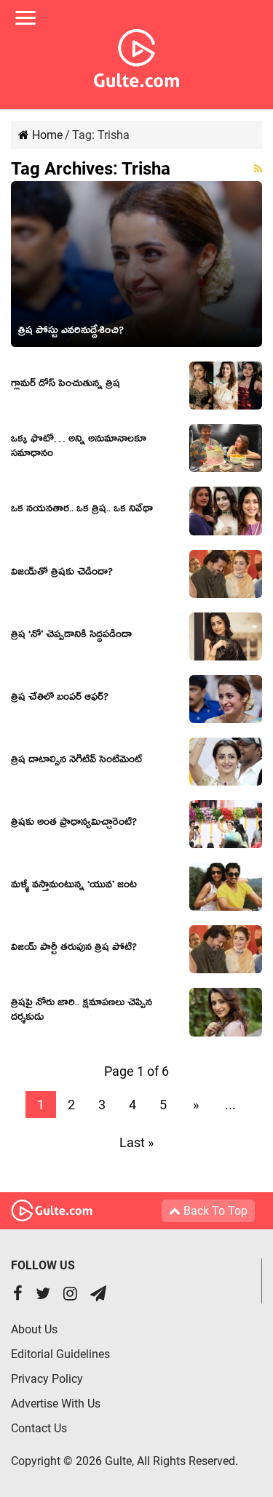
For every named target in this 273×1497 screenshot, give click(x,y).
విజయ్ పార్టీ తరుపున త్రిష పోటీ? (74, 949)
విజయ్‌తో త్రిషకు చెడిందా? (62, 573)
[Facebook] (18, 1295)
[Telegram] (98, 1295)
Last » (136, 1142)
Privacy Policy (47, 1379)
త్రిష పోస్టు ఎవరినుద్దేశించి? (71, 332)
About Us (34, 1329)
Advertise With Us (55, 1403)
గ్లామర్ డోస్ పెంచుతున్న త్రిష (65, 385)
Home (46, 135)
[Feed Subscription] (258, 169)
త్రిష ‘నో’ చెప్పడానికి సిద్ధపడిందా (71, 636)
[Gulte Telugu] (136, 55)
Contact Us (39, 1428)
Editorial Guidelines (60, 1354)
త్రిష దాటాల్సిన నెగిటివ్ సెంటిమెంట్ (76, 761)
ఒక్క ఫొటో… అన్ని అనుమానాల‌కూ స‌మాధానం (78, 448)
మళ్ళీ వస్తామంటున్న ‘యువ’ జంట (74, 886)
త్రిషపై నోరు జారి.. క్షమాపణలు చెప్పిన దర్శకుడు (81, 1012)
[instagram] (70, 1295)
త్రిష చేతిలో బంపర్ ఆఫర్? (59, 699)
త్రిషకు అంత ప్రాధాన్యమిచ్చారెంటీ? (74, 824)
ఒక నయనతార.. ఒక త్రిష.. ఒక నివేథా (82, 510)
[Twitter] (42, 1295)
